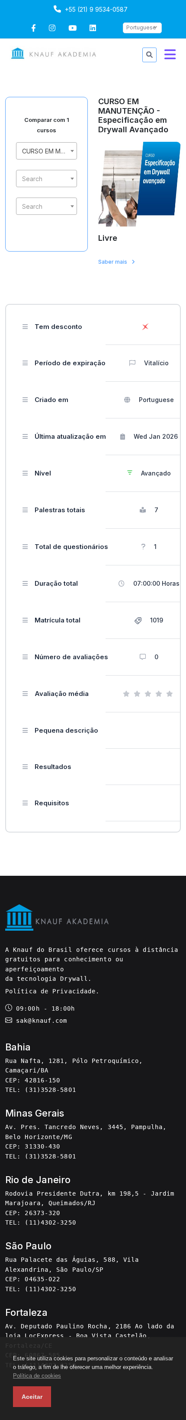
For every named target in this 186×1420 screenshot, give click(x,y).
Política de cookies (37, 1375)
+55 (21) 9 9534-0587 (95, 9)
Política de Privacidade (50, 991)
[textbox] (46, 179)
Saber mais (113, 261)
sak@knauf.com (41, 1020)
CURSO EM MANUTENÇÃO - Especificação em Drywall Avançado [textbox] (48, 151)
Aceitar (32, 1396)
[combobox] (46, 151)
